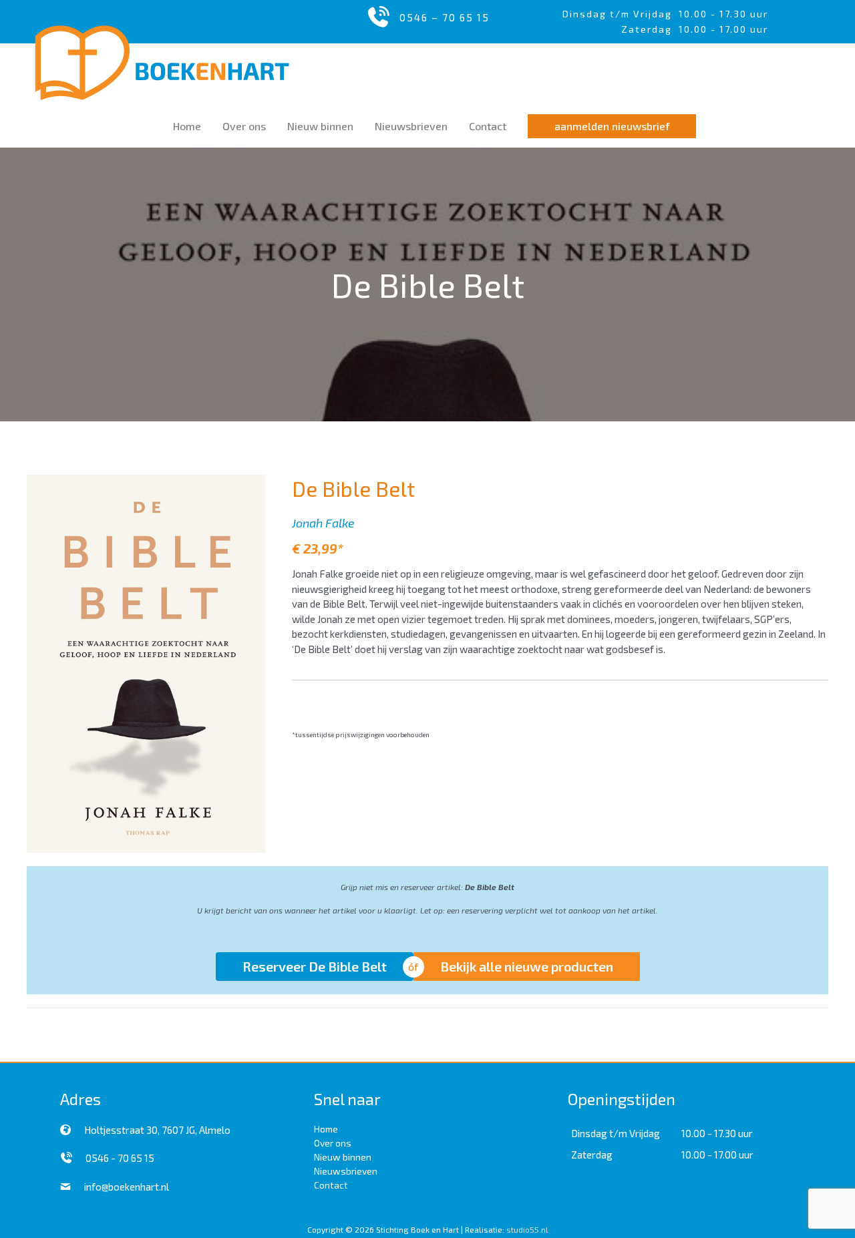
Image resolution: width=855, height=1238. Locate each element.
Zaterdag (592, 1155)
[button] (612, 126)
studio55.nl (527, 1229)
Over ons (332, 1143)
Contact (331, 1185)
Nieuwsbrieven (345, 1171)
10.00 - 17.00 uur (717, 1155)
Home (326, 1128)
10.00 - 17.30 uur (723, 13)
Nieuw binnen (342, 1157)
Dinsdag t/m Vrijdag (620, 13)
